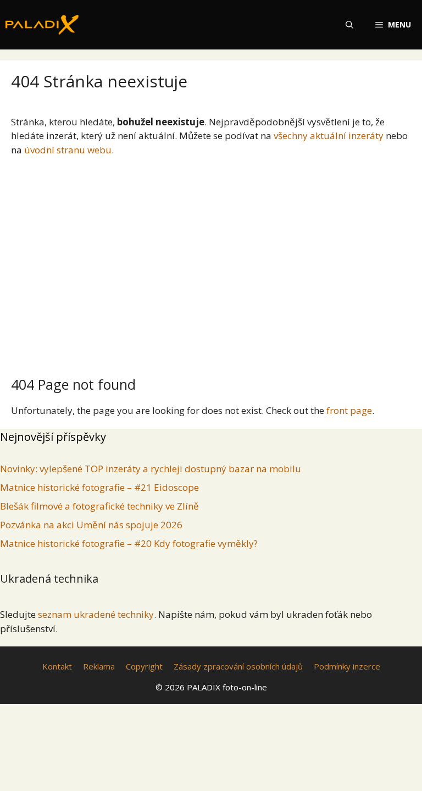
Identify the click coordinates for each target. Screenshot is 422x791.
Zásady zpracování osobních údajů (238, 666)
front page (349, 410)
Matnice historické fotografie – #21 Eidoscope (99, 487)
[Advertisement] (211, 262)
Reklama (99, 666)
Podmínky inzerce (347, 666)
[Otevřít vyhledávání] (349, 24)
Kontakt (57, 666)
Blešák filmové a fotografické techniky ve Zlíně (99, 506)
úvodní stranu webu (68, 149)
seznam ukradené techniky (96, 614)
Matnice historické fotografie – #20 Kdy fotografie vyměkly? (129, 543)
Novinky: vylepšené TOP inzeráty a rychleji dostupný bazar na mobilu (150, 468)
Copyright (144, 666)
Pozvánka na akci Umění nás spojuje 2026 (91, 524)
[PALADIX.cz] (42, 24)
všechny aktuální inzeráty (329, 135)
